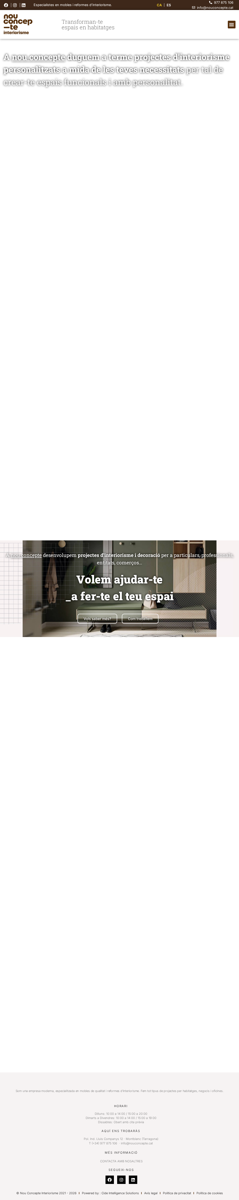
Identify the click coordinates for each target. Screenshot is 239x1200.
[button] (231, 24)
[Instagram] (121, 1180)
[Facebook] (109, 1180)
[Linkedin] (133, 1180)
